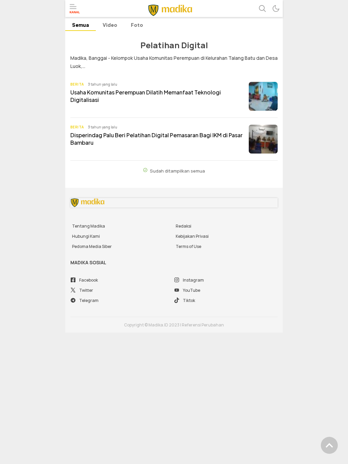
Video (110, 25)
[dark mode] (276, 8)
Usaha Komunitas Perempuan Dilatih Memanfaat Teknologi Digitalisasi (145, 96)
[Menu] (74, 8)
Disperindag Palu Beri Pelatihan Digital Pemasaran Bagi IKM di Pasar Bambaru (156, 138)
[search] (262, 8)
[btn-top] (329, 445)
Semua (80, 25)
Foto (137, 25)
